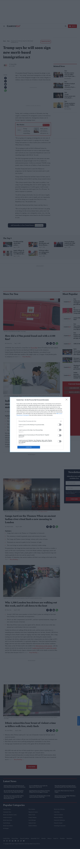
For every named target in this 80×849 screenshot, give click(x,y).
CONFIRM (29, 447)
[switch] (59, 425)
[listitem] (40, 421)
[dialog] (40, 424)
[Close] (67, 400)
